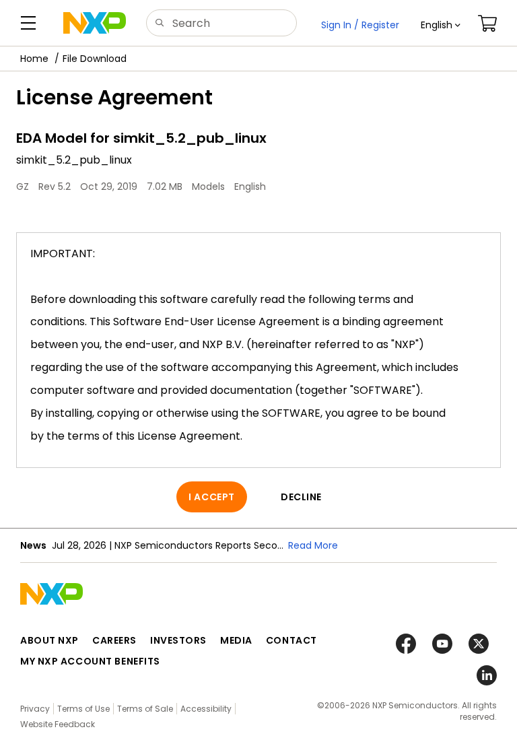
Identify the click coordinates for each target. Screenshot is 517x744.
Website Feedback (57, 724)
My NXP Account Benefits (90, 661)
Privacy (35, 708)
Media (236, 640)
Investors (178, 640)
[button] (440, 25)
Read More (313, 545)
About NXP (49, 640)
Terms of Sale (145, 708)
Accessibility (206, 708)
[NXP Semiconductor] (94, 23)
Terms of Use (83, 708)
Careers (114, 640)
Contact (291, 640)
